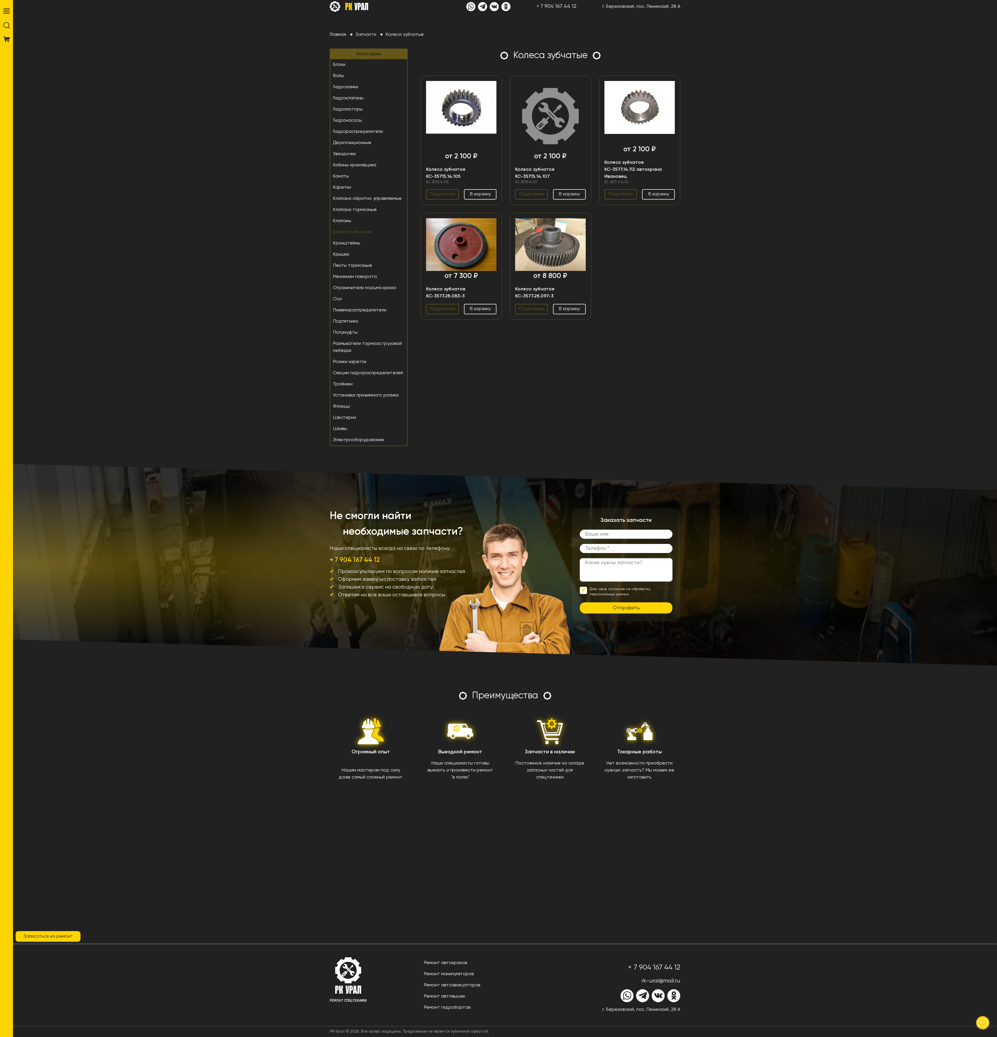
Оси (337, 299)
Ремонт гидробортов (447, 1007)
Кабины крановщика (354, 165)
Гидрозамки (345, 87)
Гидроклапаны (348, 98)
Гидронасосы (347, 120)
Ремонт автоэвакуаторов (452, 985)
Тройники (343, 384)
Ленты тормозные (352, 265)
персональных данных (609, 594)
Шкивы (340, 428)
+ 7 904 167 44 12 (556, 6)
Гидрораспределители (358, 131)
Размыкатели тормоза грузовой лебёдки (367, 347)
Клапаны (342, 221)
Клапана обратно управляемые (367, 198)
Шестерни (344, 417)
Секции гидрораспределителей (368, 373)
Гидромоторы (348, 109)
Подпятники (345, 321)
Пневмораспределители (359, 310)
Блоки (339, 64)
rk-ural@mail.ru (661, 981)
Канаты (341, 176)
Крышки (341, 254)
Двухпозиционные (352, 142)
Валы (338, 75)
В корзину (480, 194)
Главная (338, 34)
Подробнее (442, 194)
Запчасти (365, 34)
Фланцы (341, 406)
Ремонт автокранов (445, 962)
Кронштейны (346, 243)
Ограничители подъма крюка (364, 287)
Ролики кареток (350, 361)
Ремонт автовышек (444, 996)
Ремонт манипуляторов (449, 974)
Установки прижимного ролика (366, 395)
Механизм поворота (355, 276)
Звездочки (344, 154)
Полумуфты (345, 332)
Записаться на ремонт (48, 936)
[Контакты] (982, 1022)
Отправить (626, 608)
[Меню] (6, 11)
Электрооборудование (358, 440)
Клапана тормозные (355, 209)
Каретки (342, 187)
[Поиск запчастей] (6, 25)
